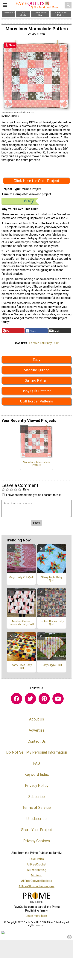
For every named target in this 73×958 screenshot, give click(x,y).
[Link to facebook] (16, 698)
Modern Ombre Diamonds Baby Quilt (21, 623)
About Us (36, 719)
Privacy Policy (36, 785)
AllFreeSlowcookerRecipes (36, 886)
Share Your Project (36, 829)
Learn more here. (37, 916)
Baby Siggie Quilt (52, 665)
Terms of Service (36, 807)
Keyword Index (36, 774)
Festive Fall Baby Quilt (44, 343)
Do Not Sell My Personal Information (36, 752)
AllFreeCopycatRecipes (36, 881)
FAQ (36, 763)
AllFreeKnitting (36, 870)
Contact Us (37, 741)
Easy (36, 360)
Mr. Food (36, 875)
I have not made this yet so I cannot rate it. (33, 495)
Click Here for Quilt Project (36, 180)
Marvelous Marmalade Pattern (36, 464)
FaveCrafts (36, 859)
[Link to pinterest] (44, 698)
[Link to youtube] (58, 698)
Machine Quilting (36, 370)
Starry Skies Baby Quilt (21, 667)
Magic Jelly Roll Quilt (21, 577)
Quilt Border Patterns (36, 401)
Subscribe (36, 796)
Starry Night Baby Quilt (51, 579)
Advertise (37, 730)
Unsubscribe (36, 818)
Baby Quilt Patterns (36, 391)
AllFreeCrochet (36, 864)
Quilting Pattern (36, 380)
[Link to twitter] (30, 698)
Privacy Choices (36, 841)
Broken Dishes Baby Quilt (52, 623)
